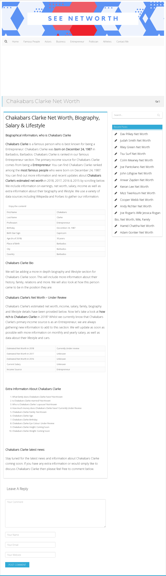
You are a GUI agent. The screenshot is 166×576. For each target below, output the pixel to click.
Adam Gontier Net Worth (136, 232)
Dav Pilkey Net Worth (134, 134)
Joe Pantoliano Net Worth (137, 167)
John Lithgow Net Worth (136, 173)
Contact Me (122, 41)
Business (60, 41)
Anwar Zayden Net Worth (137, 180)
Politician (93, 41)
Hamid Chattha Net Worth (137, 226)
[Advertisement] (83, 71)
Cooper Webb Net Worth (136, 200)
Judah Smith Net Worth (135, 140)
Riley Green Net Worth (135, 147)
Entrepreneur (77, 41)
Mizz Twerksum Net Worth (137, 193)
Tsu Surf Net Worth (133, 154)
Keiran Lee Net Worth (134, 186)
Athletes (107, 41)
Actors (48, 41)
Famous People (32, 41)
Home (15, 41)
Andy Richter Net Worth (135, 206)
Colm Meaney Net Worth (136, 160)
